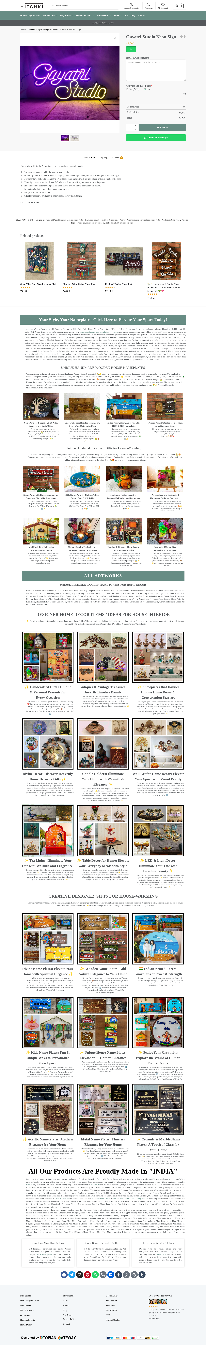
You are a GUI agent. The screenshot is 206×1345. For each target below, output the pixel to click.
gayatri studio (88, 223)
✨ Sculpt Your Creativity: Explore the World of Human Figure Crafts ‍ (158, 1057)
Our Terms (67, 1315)
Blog (65, 1310)
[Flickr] (110, 1274)
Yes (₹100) (134, 89)
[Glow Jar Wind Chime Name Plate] (82, 261)
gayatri (79, 223)
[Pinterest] (87, 1274)
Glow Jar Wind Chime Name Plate (79, 284)
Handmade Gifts (27, 1320)
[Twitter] (71, 1274)
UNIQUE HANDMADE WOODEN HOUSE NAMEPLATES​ (103, 367)
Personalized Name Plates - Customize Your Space (160, 220)
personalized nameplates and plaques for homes (99, 332)
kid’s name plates (44, 1254)
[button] (179, 5)
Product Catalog (113, 1320)
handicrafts (95, 1185)
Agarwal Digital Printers (48, 30)
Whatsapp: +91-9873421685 (103, 23)
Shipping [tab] (103, 157)
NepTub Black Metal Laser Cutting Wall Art (130, 1199)
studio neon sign (126, 223)
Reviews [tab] (116, 157)
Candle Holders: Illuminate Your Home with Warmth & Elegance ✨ (103, 779)
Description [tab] (89, 157)
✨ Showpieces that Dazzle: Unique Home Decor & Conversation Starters (158, 692)
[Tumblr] (118, 1274)
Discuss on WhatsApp (157, 138)
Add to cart (162, 127)
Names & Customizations (137, 58)
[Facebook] (64, 1274)
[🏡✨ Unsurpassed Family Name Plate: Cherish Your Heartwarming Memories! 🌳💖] (166, 261)
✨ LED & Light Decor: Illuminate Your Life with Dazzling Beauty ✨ (158, 866)
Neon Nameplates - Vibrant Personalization (121, 220)
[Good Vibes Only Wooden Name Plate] (39, 261)
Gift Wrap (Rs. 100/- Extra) (139, 86)
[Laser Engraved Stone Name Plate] (184, 36)
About (66, 1305)
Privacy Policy (69, 1319)
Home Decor (161, 1254)
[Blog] (126, 1274)
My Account (163, 8)
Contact (66, 1324)
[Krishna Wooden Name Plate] (124, 261)
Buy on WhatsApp (40, 292)
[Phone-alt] (103, 1274)
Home (23, 30)
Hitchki (29, 1185)
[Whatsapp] (95, 1274)
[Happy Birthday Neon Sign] (181, 36)
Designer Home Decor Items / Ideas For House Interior (103, 614)
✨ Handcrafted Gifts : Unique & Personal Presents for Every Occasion (47, 692)
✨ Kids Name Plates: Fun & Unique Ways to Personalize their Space (48, 1057)
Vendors (32, 30)
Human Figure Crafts (29, 1301)
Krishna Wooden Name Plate (119, 284)
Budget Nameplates (131, 8)
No (148, 89)
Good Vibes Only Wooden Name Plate (38, 284)
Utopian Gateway (62, 1199)
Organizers (25, 1315)
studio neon (99, 223)
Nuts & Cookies (27, 1310)
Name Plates (25, 1305)
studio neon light (112, 223)
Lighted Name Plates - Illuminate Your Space (85, 220)
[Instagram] (79, 1274)
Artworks (148, 8)
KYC (108, 1315)
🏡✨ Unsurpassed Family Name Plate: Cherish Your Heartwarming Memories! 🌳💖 (164, 287)
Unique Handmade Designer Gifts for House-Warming (103, 448)
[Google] (134, 1274)
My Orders (110, 1305)
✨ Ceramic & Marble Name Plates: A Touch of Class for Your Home (158, 1144)
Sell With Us (111, 1310)
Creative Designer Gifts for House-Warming (103, 896)
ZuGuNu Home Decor (101, 1199)
